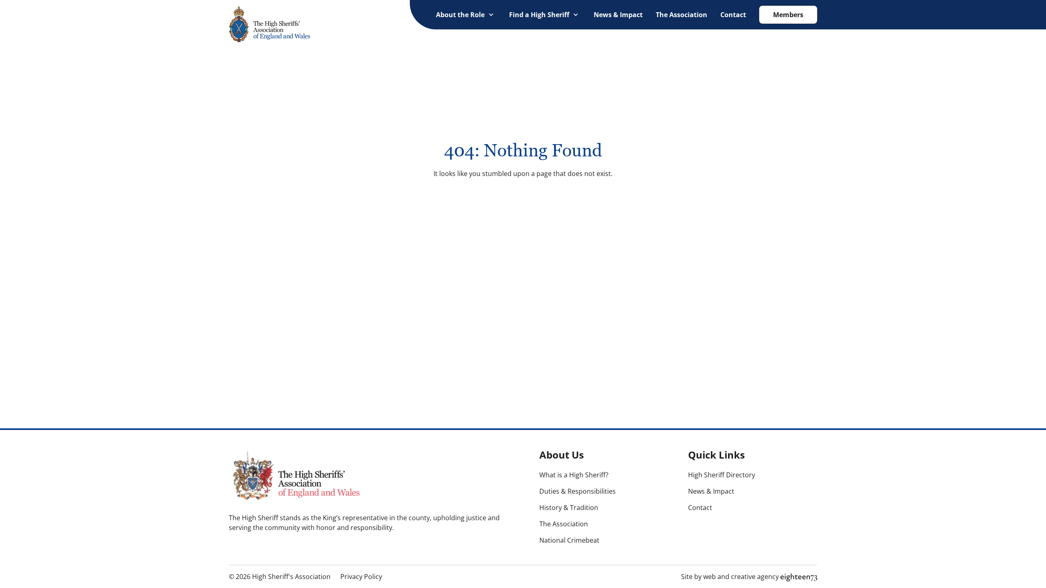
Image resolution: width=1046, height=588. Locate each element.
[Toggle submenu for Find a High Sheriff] (576, 15)
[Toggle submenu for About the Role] (491, 15)
